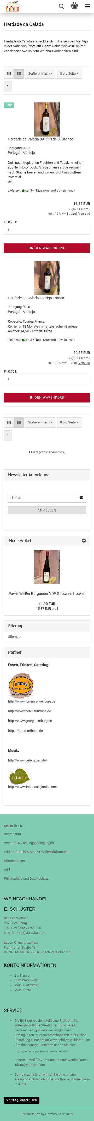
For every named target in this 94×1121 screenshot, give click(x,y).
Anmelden (47, 510)
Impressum (12, 834)
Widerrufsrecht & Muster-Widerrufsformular (36, 852)
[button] (9, 74)
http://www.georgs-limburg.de (30, 721)
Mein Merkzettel (26, 985)
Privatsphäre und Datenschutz (26, 878)
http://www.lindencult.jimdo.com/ (32, 787)
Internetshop (30, 1114)
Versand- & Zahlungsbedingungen (29, 843)
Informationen (14, 861)
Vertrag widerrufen (21, 1100)
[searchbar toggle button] (61, 6)
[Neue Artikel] (84, 541)
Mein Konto (22, 990)
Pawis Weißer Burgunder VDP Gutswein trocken (47, 593)
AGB (7, 870)
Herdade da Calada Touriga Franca (36, 298)
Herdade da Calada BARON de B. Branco (40, 139)
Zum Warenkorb (26, 980)
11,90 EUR (47, 604)
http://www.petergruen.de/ (27, 760)
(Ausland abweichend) (59, 190)
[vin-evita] (10, 6)
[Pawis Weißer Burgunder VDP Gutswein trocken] (47, 567)
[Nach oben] (79, 1113)
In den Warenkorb (47, 248)
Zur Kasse (22, 975)
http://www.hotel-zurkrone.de (29, 711)
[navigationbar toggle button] (87, 6)
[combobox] (40, 74)
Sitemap (14, 637)
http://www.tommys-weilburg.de (31, 701)
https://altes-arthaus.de (25, 731)
